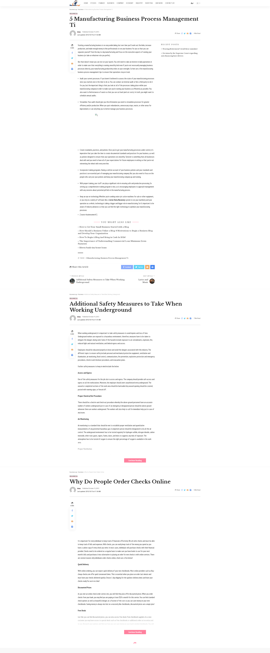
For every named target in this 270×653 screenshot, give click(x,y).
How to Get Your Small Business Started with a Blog (104, 227)
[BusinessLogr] (75, 3)
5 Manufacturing (93, 258)
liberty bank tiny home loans (93, 248)
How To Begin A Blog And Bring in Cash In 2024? (102, 237)
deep (79, 32)
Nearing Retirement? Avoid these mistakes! (180, 49)
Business (74, 13)
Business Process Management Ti (114, 258)
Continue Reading (135, 460)
